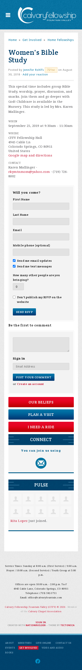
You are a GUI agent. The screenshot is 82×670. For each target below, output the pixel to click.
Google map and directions (30, 155)
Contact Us (63, 642)
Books (9, 652)
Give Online (43, 642)
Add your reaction (35, 74)
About (9, 642)
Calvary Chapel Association (44, 611)
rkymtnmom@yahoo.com (29, 172)
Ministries (25, 642)
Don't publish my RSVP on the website (39, 299)
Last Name (20, 215)
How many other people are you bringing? (36, 277)
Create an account (30, 384)
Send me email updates (34, 261)
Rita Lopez (19, 521)
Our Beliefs (41, 402)
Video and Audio (53, 647)
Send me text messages (34, 266)
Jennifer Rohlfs (33, 69)
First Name (21, 199)
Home (12, 40)
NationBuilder (36, 625)
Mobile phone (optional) (31, 245)
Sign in (41, 622)
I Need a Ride (41, 426)
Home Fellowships (61, 40)
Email (17, 230)
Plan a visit (41, 414)
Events (10, 647)
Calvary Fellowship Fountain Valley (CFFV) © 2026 (35, 607)
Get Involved (32, 40)
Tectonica (67, 625)
